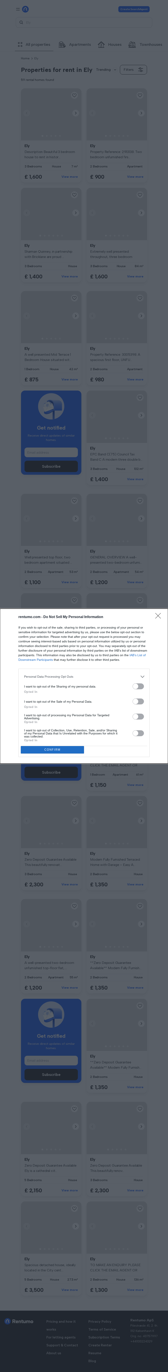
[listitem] (84, 676)
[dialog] (84, 686)
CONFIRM (52, 749)
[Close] (159, 617)
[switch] (138, 686)
